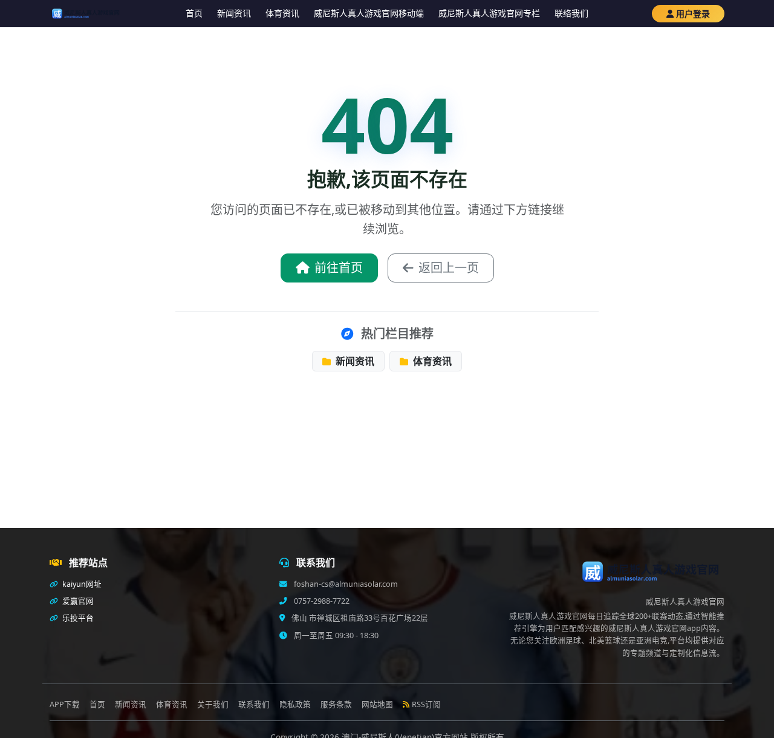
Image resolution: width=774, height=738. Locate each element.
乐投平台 (77, 618)
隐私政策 (295, 704)
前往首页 (338, 268)
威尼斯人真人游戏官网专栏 (489, 13)
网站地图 (377, 704)
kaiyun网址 (81, 584)
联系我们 (254, 704)
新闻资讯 (234, 13)
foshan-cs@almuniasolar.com (345, 584)
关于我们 (213, 704)
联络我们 (571, 13)
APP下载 (65, 704)
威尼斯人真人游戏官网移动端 (369, 13)
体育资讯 (282, 13)
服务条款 (336, 704)
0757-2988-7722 (321, 601)
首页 (194, 13)
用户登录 (693, 13)
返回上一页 (448, 268)
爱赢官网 (77, 601)
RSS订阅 (426, 704)
